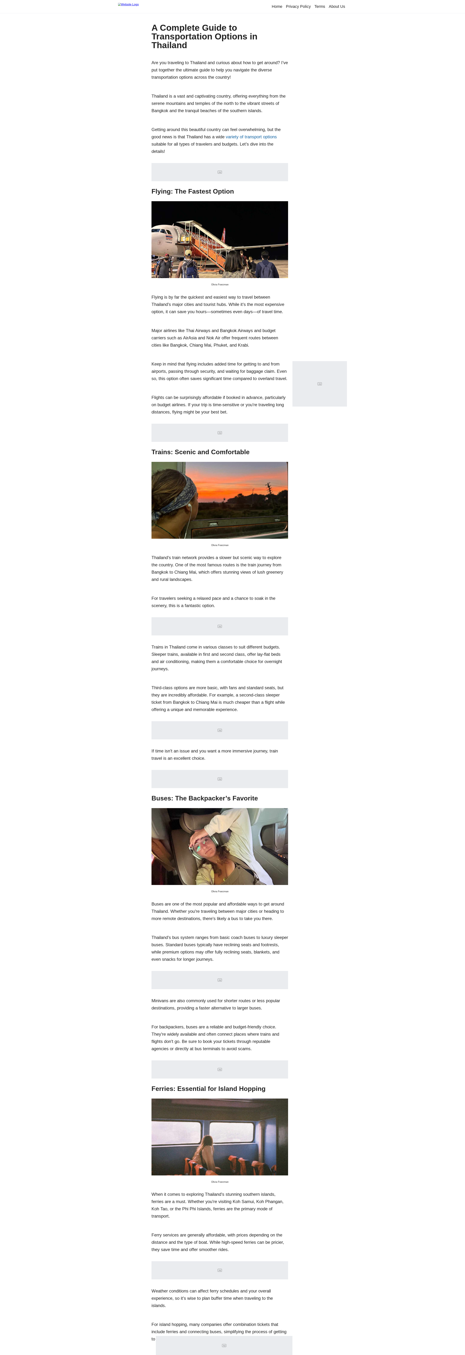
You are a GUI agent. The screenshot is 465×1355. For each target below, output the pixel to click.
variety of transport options (251, 136)
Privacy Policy (298, 6)
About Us (337, 6)
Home (277, 6)
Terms (319, 6)
